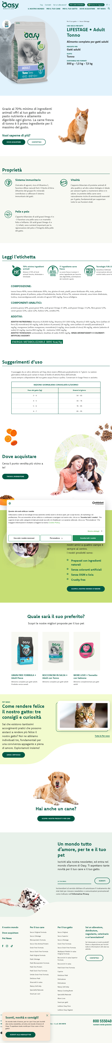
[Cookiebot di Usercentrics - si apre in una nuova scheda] (94, 503)
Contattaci (36, 142)
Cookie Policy (54, 523)
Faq (41, 5)
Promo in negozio (96, 5)
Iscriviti (102, 881)
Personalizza (55, 538)
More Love (61, 998)
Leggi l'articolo (13, 755)
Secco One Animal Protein (39, 944)
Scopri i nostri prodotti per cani (56, 818)
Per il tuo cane (37, 927)
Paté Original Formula (37, 955)
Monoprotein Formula (38, 940)
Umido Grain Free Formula (39, 975)
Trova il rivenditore (15, 476)
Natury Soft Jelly (35, 986)
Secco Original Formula (38, 932)
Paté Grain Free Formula (38, 971)
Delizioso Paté (35, 978)
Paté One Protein (36, 967)
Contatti (48, 5)
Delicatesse (62, 979)
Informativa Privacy (80, 894)
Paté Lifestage (35, 959)
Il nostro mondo (10, 927)
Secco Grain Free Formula (39, 951)
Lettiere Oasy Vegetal (65, 1010)
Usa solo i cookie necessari (24, 538)
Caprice (60, 971)
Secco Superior (63, 936)
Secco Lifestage (35, 936)
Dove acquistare (14, 142)
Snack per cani (35, 994)
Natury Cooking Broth (65, 991)
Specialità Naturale (36, 990)
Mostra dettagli (93, 531)
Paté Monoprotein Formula (39, 963)
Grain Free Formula (37, 948)
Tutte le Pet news (102, 736)
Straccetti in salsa (36, 982)
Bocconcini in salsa (64, 964)
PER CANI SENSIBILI (77, 5)
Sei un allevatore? (59, 5)
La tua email (62, 881)
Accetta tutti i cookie (88, 538)
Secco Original (63, 932)
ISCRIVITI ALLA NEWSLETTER (20, 1035)
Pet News (7, 938)
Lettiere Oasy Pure (64, 1006)
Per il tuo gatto (65, 927)
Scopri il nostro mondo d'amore (85, 589)
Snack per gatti (63, 1002)
